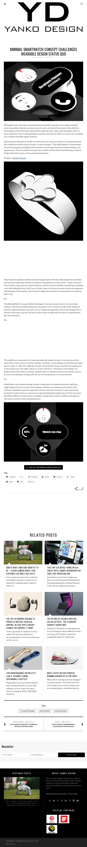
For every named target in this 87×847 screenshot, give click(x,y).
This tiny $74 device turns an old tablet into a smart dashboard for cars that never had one (64, 570)
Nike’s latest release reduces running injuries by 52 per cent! (62, 675)
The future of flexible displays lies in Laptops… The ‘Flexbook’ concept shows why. (62, 621)
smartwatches (60, 711)
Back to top (10, 844)
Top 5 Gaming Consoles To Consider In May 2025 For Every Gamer (23, 723)
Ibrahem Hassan (19, 158)
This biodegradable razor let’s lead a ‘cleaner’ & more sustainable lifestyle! (21, 676)
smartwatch (44, 711)
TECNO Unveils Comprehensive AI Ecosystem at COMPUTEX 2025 (63, 723)
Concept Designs (27, 711)
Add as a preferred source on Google (45, 467)
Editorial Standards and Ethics (56, 794)
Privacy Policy (73, 794)
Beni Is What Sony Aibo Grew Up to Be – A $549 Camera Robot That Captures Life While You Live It (22, 570)
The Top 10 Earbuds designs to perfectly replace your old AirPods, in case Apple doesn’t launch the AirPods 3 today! (20, 623)
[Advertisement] (43, 39)
